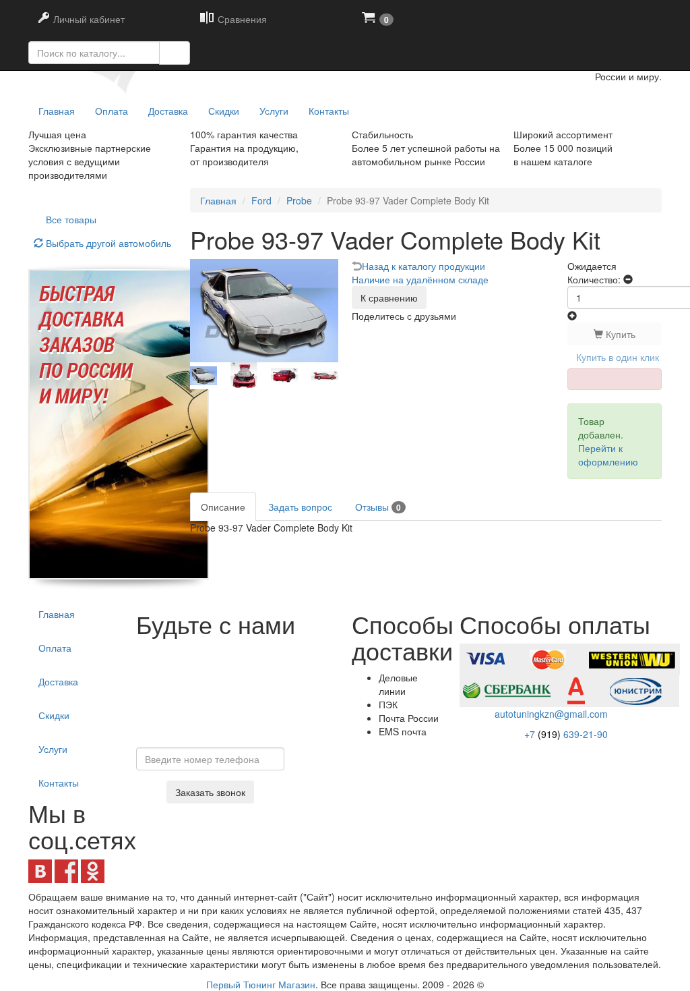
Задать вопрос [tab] (300, 506)
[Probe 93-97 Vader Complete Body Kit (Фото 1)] (244, 375)
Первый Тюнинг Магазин (260, 984)
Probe (299, 200)
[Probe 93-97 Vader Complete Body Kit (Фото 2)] (284, 375)
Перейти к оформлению (608, 454)
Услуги (273, 110)
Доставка (168, 110)
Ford (261, 200)
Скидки (223, 110)
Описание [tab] (223, 506)
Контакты (329, 110)
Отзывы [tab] (378, 506)
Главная (218, 200)
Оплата (111, 110)
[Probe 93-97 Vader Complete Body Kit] (203, 375)
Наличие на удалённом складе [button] (420, 279)
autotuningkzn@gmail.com (551, 713)
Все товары (71, 219)
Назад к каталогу (423, 266)
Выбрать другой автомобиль (107, 243)
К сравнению (389, 297)
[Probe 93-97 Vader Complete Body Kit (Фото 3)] (325, 375)
